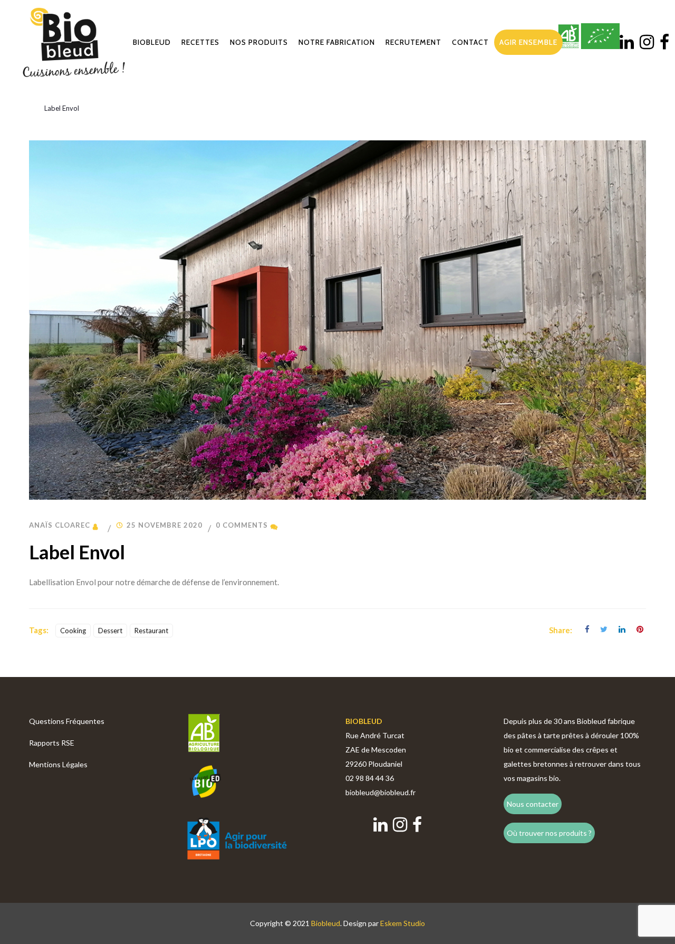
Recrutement (413, 42)
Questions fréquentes (66, 721)
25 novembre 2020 (164, 525)
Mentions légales (58, 764)
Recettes (200, 42)
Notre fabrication (336, 42)
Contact (470, 42)
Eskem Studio (402, 923)
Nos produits (259, 42)
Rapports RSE (51, 742)
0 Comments (242, 525)
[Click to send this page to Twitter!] (602, 630)
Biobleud (152, 42)
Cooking (73, 630)
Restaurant (151, 630)
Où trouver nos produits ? (549, 832)
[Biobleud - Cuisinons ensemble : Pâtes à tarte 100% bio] (74, 42)
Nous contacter (532, 803)
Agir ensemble (528, 42)
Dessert (110, 630)
